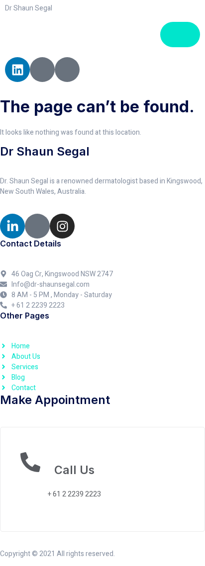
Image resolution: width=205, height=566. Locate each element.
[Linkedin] (17, 69)
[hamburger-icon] (180, 34)
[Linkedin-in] (12, 226)
